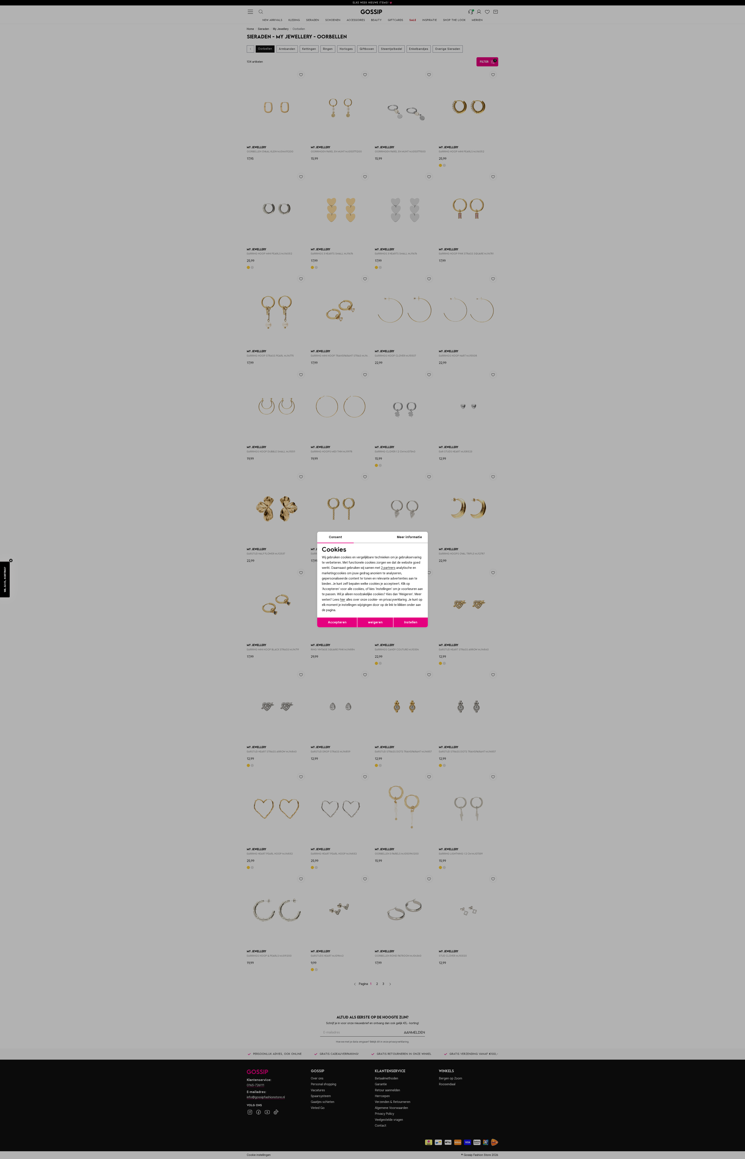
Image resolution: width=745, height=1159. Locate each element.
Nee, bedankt (347, 612)
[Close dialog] (443, 536)
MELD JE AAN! (347, 604)
